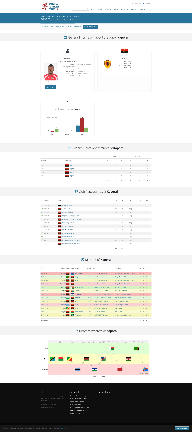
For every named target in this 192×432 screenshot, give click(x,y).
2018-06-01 (44, 301)
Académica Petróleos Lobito (71, 219)
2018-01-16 (44, 312)
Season (43, 160)
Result (89, 268)
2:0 (89, 284)
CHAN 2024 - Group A (100, 273)
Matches (79, 26)
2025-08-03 (44, 284)
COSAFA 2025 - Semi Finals (101, 287)
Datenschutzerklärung (77, 410)
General (46, 26)
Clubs (70, 26)
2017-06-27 (44, 315)
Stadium (118, 268)
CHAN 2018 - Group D (100, 308)
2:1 (89, 304)
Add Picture (50, 87)
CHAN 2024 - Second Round (102, 294)
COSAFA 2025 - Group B (100, 291)
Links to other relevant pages (79, 396)
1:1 (89, 280)
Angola (72, 165)
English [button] (146, 4)
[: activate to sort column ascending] (42, 200)
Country (68, 160)
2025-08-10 (44, 277)
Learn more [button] (64, 428)
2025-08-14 (44, 273)
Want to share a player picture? (79, 407)
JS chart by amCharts (51, 117)
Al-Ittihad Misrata (67, 205)
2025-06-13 (44, 287)
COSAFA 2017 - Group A (100, 315)
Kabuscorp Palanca (68, 223)
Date (42, 268)
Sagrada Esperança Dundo (71, 216)
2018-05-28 (44, 304)
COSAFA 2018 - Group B (100, 301)
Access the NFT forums (77, 402)
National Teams (58, 26)
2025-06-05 (44, 291)
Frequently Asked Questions (78, 399)
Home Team (65, 268)
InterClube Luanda (68, 233)
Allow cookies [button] (182, 428)
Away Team (75, 268)
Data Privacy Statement (77, 413)
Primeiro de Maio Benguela (71, 240)
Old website (137, 4)
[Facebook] (149, 9)
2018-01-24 (44, 308)
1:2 (89, 277)
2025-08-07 (44, 280)
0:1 (89, 294)
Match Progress (91, 26)
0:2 (89, 273)
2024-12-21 (44, 298)
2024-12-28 (44, 294)
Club (59, 200)
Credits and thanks (76, 404)
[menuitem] (98, 341)
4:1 (89, 287)
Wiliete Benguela (67, 212)
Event (94, 268)
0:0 (89, 301)
